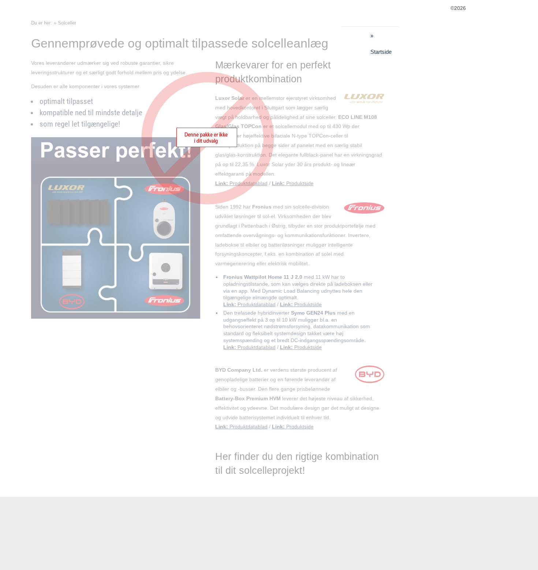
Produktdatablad (249, 304)
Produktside (293, 183)
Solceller (67, 23)
